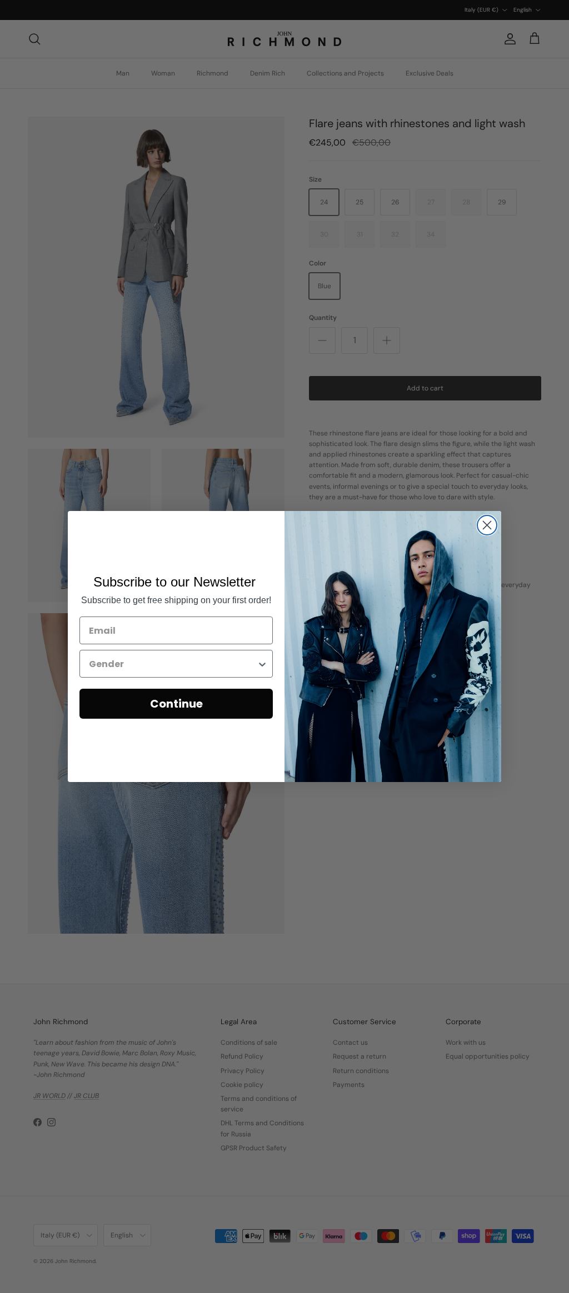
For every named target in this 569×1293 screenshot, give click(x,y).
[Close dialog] (487, 525)
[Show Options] (262, 663)
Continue (176, 703)
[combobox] (173, 663)
